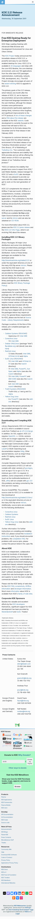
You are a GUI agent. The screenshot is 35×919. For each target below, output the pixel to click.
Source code (5, 822)
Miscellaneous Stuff (7, 840)
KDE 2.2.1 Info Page (12, 230)
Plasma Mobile (5, 805)
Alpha (25, 356)
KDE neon (4, 808)
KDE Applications (6, 799)
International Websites (8, 883)
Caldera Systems (11, 333)
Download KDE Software (9, 854)
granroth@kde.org (24, 678)
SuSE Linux (9, 359)
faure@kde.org (23, 701)
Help (2, 852)
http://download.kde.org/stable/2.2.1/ (15, 260)
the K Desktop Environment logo (21, 910)
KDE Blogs (4, 832)
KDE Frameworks (6, 802)
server (4, 218)
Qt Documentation (7, 817)
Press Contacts (6, 837)
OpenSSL (12, 436)
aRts (8, 481)
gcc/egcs (28, 468)
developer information (22, 589)
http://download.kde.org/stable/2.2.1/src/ (17, 498)
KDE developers (18, 604)
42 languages (16, 66)
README (23, 333)
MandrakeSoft (7, 612)
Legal (18, 914)
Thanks (3, 842)
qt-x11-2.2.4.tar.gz (26, 431)
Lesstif (4, 449)
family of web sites (25, 594)
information (15, 591)
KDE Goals (4, 820)
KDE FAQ (10, 586)
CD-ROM (15, 221)
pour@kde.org (22, 690)
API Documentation (7, 814)
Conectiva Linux (11, 338)
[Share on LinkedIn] (19, 892)
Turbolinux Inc (7, 150)
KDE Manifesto (5, 880)
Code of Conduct (6, 857)
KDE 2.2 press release (21, 227)
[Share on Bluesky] (11, 892)
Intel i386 (23, 336)
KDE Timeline (5, 877)
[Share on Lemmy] (26, 892)
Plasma (3, 797)
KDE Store (4, 869)
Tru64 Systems (11, 389)
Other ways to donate (17, 768)
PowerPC (22, 369)
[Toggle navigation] (33, 2)
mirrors (15, 218)
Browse (17, 786)
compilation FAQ (19, 539)
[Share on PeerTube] (13, 896)
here (6, 349)
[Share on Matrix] (4, 892)
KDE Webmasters (20, 906)
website (21, 121)
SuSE (16, 174)
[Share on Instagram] (21, 896)
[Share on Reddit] (23, 892)
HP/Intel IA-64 (14, 356)
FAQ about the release (14, 118)
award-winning (10, 84)
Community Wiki (6, 849)
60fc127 (28, 908)
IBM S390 (12, 379)
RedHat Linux (10, 351)
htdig (22, 451)
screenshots (20, 586)
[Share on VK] (17, 896)
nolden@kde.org (23, 711)
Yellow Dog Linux (11, 397)
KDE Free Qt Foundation (8, 875)
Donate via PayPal (30, 761)
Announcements (6, 829)
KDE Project (10, 56)
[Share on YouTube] (30, 892)
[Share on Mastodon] (8, 892)
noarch (24, 364)
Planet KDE (4, 834)
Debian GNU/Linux (12, 344)
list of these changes (24, 115)
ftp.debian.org (10, 346)
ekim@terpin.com (24, 664)
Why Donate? (24, 755)
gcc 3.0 (29, 481)
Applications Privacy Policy (9, 863)
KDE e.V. (3, 872)
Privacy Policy (5, 860)
